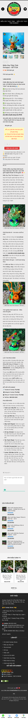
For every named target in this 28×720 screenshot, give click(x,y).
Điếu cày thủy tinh (8, 644)
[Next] (22, 43)
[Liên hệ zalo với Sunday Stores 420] (10, 715)
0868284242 (6, 367)
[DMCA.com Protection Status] (4, 681)
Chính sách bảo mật (9, 663)
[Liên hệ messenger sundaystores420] (16, 715)
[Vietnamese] (19, 688)
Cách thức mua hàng (9, 658)
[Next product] (4, 62)
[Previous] (5, 43)
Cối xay (6, 650)
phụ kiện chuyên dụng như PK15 (12, 114)
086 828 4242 (9, 154)
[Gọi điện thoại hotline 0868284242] (3, 715)
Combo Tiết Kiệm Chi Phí (11, 452)
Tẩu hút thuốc (7, 647)
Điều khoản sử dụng (9, 660)
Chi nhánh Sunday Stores (10, 642)
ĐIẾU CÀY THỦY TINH (8, 21)
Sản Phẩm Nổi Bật (8, 503)
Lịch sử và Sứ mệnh (9, 655)
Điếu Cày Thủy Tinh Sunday (18, 22)
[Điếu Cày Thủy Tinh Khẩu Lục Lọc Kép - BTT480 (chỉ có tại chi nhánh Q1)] (7, 566)
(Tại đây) (17, 389)
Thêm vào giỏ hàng (12, 148)
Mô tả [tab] (4, 165)
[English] (17, 688)
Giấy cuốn (6, 652)
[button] (2, 9)
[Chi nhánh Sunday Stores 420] (23, 715)
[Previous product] (7, 62)
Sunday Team (23, 699)
